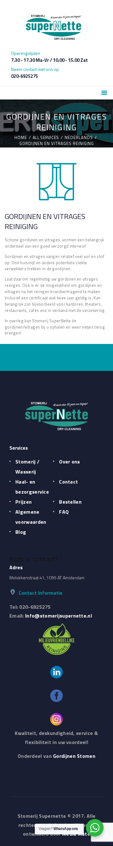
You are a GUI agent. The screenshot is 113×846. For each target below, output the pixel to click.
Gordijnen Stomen (74, 756)
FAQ (64, 512)
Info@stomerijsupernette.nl (58, 615)
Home (20, 138)
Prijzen (23, 502)
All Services (46, 137)
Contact (68, 481)
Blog (20, 532)
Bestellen (70, 502)
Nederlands (79, 138)
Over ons (69, 461)
